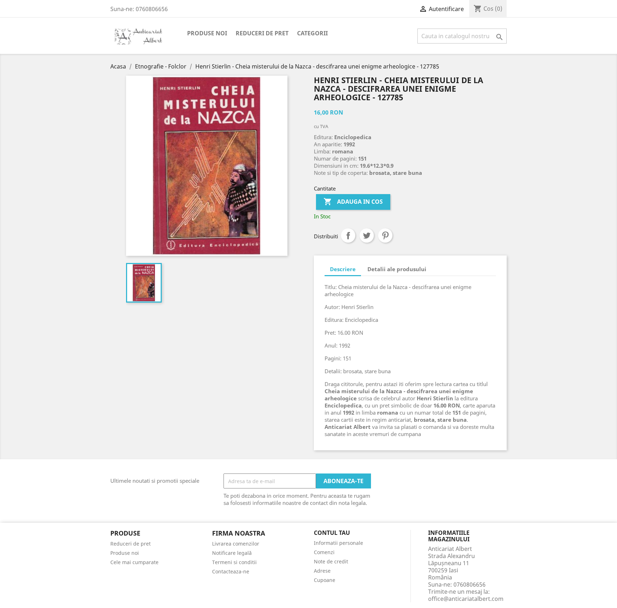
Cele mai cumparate (134, 562)
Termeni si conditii (234, 562)
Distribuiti (348, 235)
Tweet (367, 235)
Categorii (312, 33)
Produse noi (207, 33)
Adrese (322, 570)
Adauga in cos (353, 201)
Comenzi (324, 552)
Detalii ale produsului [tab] (396, 269)
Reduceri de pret (262, 33)
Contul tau (332, 533)
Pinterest (385, 235)
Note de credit (331, 561)
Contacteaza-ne (230, 571)
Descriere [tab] (343, 269)
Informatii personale (338, 542)
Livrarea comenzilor (235, 543)
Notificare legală (232, 552)
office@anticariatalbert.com (465, 598)
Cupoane (324, 580)
